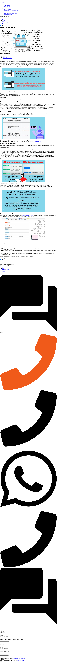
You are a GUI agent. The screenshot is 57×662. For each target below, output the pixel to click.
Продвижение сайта (7, 4)
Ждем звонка (2, 632)
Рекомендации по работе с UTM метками (8, 59)
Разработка (3, 267)
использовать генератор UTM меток (27, 215)
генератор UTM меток (38, 141)
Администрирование (7, 6)
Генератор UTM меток (7, 9)
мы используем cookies (20, 660)
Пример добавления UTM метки (7, 57)
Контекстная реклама (7, 5)
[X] (2, 25)
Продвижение (4, 268)
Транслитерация (6, 11)
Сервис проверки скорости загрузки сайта (10, 13)
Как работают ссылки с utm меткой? (7, 55)
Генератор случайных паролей (8, 14)
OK (1, 661)
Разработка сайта (6, 3)
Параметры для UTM (5, 56)
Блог (3, 7)
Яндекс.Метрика (4, 23)
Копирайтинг (4, 20)
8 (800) (3, 273)
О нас (3, 2)
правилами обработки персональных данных (18, 658)
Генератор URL (6, 12)
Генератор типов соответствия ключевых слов (11, 10)
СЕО (3, 21)
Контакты (3, 271)
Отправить (2, 644)
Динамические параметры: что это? (7, 58)
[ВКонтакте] (0, 25)
